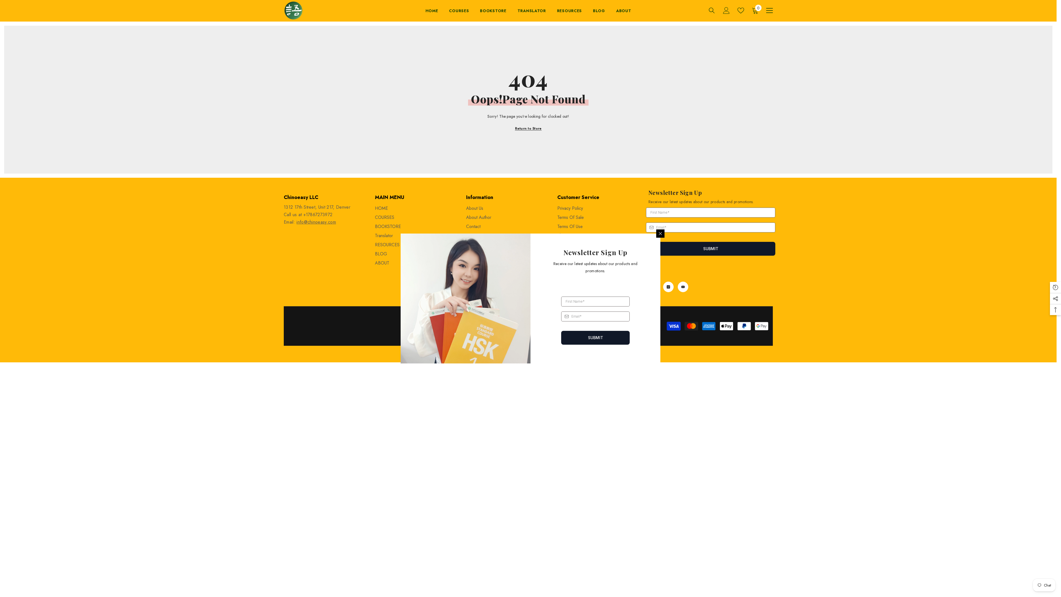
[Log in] (726, 10)
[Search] (711, 10)
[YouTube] (683, 287)
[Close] (660, 233)
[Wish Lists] (740, 10)
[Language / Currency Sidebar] (769, 10)
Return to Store (528, 128)
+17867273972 (318, 214)
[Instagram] (668, 287)
